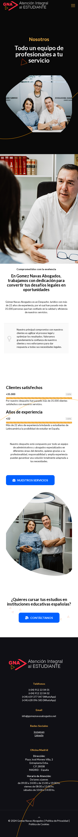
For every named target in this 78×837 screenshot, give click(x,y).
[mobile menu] (73, 5)
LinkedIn (39, 735)
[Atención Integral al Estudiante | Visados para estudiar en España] (25, 5)
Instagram (39, 731)
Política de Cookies (39, 824)
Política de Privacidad (57, 820)
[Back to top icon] (39, 817)
